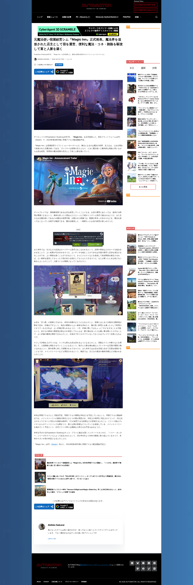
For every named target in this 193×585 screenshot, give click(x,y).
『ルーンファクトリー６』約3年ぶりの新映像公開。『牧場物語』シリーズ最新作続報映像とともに (148, 133)
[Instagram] (143, 563)
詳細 (137, 17)
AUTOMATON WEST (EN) (145, 5)
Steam (54, 444)
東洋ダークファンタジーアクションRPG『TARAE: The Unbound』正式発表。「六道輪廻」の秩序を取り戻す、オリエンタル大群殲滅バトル (148, 261)
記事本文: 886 (52, 538)
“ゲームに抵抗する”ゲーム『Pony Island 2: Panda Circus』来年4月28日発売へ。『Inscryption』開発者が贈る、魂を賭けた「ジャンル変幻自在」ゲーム (148, 283)
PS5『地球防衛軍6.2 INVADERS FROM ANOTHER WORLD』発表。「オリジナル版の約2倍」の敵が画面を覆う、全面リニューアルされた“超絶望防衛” (148, 145)
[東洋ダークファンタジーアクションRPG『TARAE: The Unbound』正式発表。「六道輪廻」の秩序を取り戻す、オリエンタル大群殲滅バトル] (131, 260)
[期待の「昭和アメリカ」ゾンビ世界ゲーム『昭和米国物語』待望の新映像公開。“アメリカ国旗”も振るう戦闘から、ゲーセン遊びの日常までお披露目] (131, 293)
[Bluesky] (137, 563)
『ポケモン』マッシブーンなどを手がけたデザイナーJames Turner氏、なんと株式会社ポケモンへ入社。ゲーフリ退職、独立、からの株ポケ (148, 101)
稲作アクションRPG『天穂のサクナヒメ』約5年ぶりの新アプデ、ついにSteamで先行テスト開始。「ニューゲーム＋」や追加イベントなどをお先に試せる (148, 179)
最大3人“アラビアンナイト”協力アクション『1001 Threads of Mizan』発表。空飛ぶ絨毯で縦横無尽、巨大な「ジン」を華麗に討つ (148, 239)
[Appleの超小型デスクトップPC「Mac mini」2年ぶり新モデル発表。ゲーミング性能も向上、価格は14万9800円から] (131, 271)
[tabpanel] (143, 131)
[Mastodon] (137, 568)
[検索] (156, 17)
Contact (46, 581)
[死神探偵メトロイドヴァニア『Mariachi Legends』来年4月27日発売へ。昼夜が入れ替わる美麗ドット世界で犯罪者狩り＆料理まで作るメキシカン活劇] (131, 249)
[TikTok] (148, 568)
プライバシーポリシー (72, 581)
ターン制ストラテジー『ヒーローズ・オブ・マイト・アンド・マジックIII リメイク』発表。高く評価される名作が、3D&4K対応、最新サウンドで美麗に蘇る (148, 317)
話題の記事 (66, 17)
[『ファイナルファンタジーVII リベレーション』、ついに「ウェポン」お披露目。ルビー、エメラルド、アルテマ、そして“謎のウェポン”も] (131, 327)
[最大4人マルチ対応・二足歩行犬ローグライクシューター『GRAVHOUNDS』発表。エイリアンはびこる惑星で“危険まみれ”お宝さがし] (131, 304)
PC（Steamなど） (83, 17)
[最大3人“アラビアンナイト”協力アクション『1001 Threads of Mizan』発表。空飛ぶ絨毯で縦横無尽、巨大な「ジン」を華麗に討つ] (131, 238)
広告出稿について (57, 581)
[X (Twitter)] (148, 563)
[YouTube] (132, 563)
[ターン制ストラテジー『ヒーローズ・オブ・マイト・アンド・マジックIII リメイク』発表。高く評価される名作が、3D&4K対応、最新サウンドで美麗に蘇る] (131, 315)
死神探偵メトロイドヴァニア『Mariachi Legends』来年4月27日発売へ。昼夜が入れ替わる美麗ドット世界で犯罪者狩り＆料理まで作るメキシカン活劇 (148, 250)
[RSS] (154, 568)
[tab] (131, 68)
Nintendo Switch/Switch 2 (107, 17)
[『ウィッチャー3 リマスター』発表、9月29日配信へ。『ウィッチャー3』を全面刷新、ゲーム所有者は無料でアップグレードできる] (131, 338)
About (39, 581)
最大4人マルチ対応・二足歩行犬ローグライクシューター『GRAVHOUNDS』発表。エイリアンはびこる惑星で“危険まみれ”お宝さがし (148, 306)
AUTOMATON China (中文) (145, 10)
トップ (39, 17)
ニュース (69, 59)
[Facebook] (143, 568)
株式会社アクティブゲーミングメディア (95, 565)
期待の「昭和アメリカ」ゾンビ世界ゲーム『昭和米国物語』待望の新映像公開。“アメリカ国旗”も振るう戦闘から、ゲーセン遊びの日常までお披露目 (148, 294)
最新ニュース (52, 17)
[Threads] (154, 563)
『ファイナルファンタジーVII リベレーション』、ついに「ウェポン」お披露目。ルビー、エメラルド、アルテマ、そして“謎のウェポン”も (148, 328)
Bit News (59, 64)
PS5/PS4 (126, 17)
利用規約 (84, 581)
